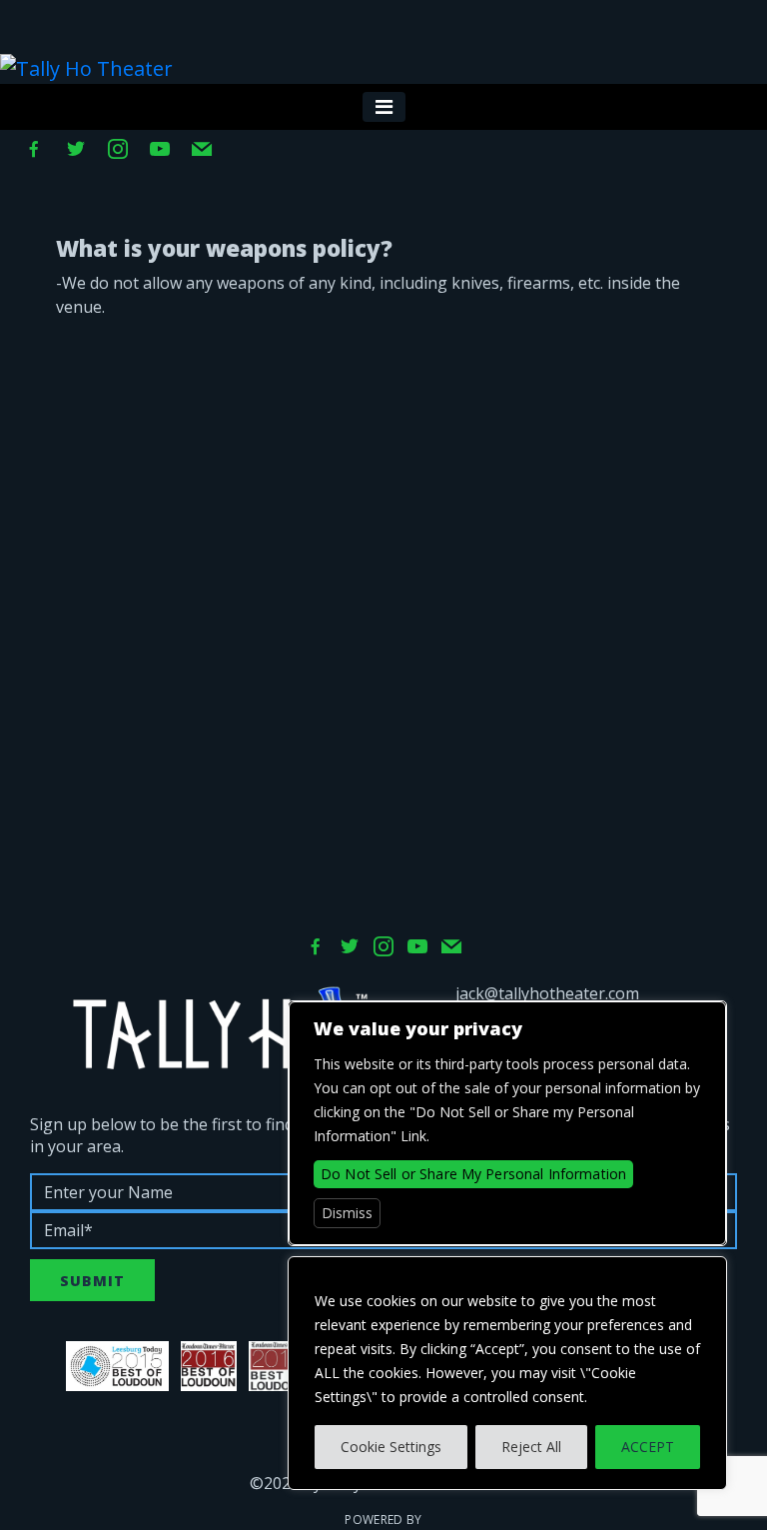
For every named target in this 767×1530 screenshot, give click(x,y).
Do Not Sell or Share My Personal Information (473, 1173)
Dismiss (347, 1212)
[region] (507, 1373)
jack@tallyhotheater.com (547, 993)
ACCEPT (647, 1446)
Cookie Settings (391, 1446)
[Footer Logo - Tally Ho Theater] (220, 1028)
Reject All (531, 1446)
